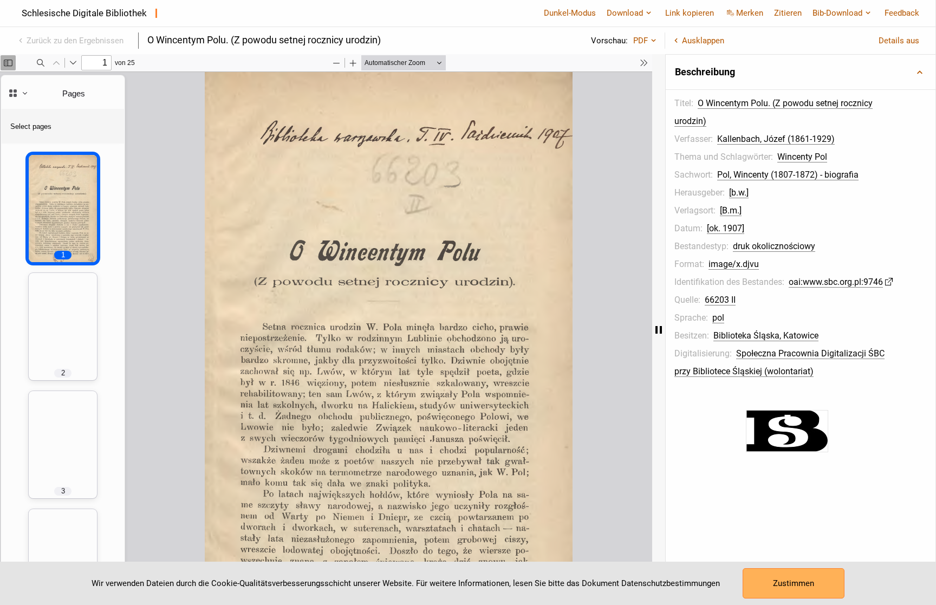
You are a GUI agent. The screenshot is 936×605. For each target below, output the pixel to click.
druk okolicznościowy (774, 246)
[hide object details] (658, 329)
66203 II (720, 300)
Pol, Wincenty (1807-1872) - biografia (788, 175)
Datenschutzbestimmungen (670, 583)
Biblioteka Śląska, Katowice (765, 335)
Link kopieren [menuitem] (689, 13)
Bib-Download (837, 13)
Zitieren (788, 13)
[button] (800, 72)
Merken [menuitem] (749, 13)
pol (718, 318)
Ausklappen (703, 40)
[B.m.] (731, 210)
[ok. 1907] (725, 228)
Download (625, 13)
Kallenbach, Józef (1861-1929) (776, 139)
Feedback (902, 13)
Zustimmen (793, 583)
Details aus (899, 40)
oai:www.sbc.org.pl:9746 (836, 282)
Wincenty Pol (802, 157)
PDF (640, 40)
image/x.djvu (733, 264)
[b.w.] (739, 192)
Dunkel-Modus (570, 13)
